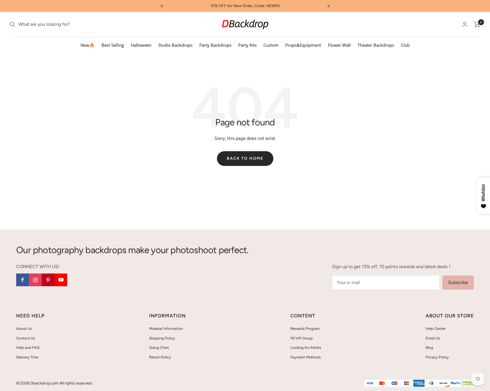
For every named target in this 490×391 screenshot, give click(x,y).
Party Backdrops (215, 45)
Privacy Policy (437, 357)
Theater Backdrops (376, 45)
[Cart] (477, 24)
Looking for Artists (305, 347)
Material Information (166, 328)
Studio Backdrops (175, 45)
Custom (270, 45)
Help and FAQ (27, 347)
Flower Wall (339, 45)
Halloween (141, 45)
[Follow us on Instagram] (35, 280)
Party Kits (247, 45)
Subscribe (458, 282)
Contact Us (25, 338)
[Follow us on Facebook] (22, 280)
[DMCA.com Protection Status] (468, 383)
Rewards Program (305, 328)
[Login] (464, 24)
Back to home (245, 158)
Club (405, 45)
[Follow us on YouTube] (60, 280)
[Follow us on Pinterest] (48, 280)
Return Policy (160, 357)
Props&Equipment (303, 45)
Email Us (433, 338)
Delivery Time (27, 357)
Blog (429, 347)
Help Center (435, 328)
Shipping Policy (162, 338)
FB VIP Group (301, 338)
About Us (24, 328)
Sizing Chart (159, 347)
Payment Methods (305, 357)
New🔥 (88, 45)
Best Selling (113, 45)
